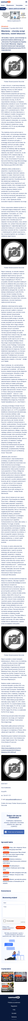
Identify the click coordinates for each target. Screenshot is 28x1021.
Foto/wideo (19, 5)
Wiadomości (10, 5)
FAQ (14, 1009)
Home (3, 5)
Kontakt (14, 1013)
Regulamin (14, 1006)
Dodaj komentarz (21, 927)
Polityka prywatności (14, 1002)
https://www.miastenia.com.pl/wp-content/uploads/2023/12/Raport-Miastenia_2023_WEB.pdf (11, 750)
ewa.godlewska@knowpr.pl (14, 799)
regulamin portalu (6, 929)
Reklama (14, 1017)
